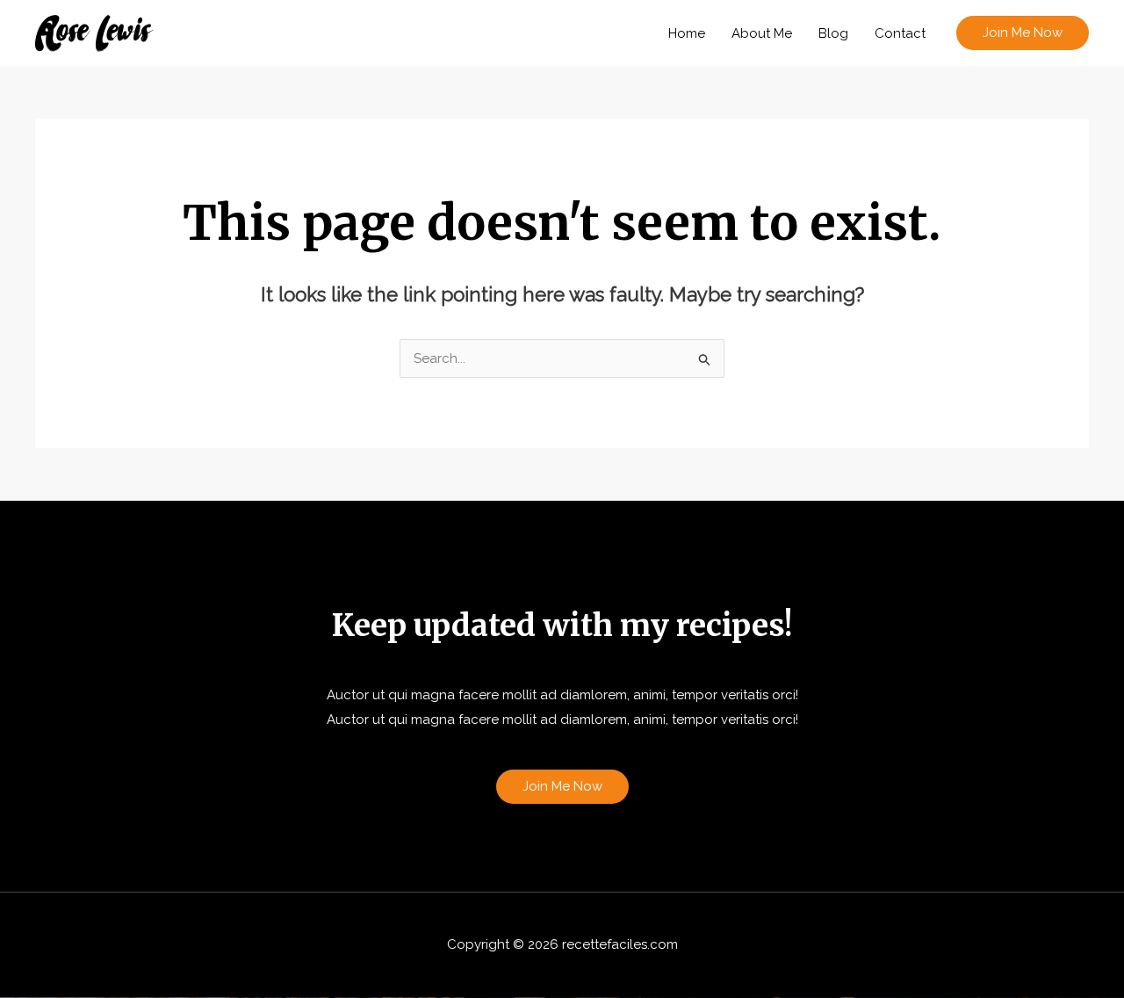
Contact (900, 33)
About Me (761, 33)
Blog (833, 33)
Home (686, 33)
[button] (1022, 33)
